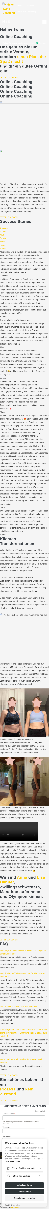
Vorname (6, 1127)
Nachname (7, 1136)
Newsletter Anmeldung (26, 12)
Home (19, 6)
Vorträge (30, 6)
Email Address (9, 1114)
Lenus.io (15, 1207)
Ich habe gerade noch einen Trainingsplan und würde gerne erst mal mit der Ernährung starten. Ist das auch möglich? (23, 1032)
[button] (4, 228)
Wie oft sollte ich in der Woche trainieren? (18, 1006)
